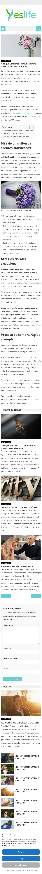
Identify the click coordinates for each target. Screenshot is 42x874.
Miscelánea (6, 61)
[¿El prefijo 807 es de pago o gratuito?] (7, 769)
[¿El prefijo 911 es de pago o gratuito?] (7, 824)
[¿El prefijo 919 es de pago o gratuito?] (7, 791)
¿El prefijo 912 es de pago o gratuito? (27, 801)
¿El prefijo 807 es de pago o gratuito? (27, 768)
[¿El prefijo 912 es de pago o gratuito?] (7, 802)
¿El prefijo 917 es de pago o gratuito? (27, 757)
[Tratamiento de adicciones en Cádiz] (21, 547)
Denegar (21, 858)
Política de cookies (10, 871)
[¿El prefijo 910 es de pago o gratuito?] (7, 813)
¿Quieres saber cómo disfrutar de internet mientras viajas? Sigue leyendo (7, 596)
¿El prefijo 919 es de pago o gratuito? (27, 790)
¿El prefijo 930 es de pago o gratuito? (27, 779)
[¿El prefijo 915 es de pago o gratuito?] (21, 703)
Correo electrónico (11, 658)
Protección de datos (23, 871)
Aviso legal (34, 871)
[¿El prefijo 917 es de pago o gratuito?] (7, 758)
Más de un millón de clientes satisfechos (18, 130)
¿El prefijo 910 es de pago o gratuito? (27, 812)
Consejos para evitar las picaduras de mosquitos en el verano (18, 447)
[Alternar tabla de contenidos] (30, 127)
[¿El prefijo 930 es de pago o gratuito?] (7, 780)
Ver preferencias (21, 865)
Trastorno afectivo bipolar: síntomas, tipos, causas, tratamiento (37, 596)
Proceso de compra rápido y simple (16, 136)
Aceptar (21, 852)
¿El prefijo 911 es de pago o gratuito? (27, 823)
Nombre (7, 648)
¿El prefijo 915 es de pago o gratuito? (20, 722)
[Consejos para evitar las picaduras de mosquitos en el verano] (21, 426)
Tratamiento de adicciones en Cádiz (17, 566)
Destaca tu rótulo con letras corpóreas (19, 507)
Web (6, 668)
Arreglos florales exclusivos (13, 133)
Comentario (9, 625)
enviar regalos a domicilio (20, 113)
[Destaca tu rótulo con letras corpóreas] (21, 488)
